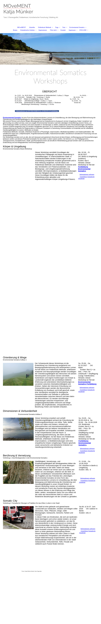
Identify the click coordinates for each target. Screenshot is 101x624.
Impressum (72, 30)
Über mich (53, 30)
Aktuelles (32, 27)
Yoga (56, 27)
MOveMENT (21, 27)
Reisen (15, 30)
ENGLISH (82, 30)
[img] (50, 10)
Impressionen (43, 30)
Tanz (63, 27)
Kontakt (63, 30)
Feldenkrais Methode (44, 27)
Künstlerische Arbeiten (27, 30)
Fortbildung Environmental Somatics (85, 443)
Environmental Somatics (77, 27)
